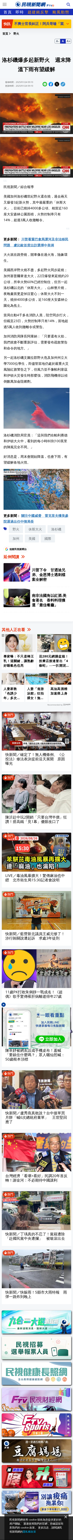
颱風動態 (60, 12)
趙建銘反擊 (38, 12)
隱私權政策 (29, 1531)
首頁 (8, 12)
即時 (20, 12)
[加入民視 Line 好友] (36, 1027)
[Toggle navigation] (4, 4)
